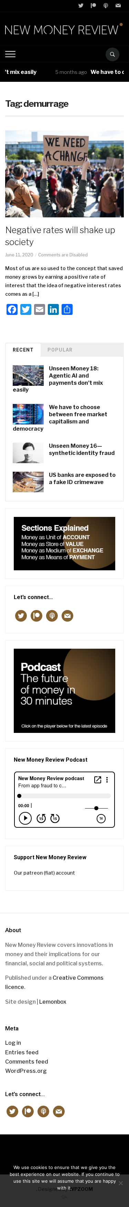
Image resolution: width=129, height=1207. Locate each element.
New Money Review (64, 1151)
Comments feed (26, 1061)
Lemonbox (52, 1002)
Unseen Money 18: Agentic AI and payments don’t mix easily (58, 379)
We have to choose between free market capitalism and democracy (60, 418)
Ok (64, 1196)
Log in (13, 1043)
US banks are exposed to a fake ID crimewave (82, 478)
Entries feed (22, 1052)
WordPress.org (26, 1071)
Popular (60, 350)
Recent (23, 350)
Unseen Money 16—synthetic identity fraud (82, 449)
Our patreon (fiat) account (44, 873)
